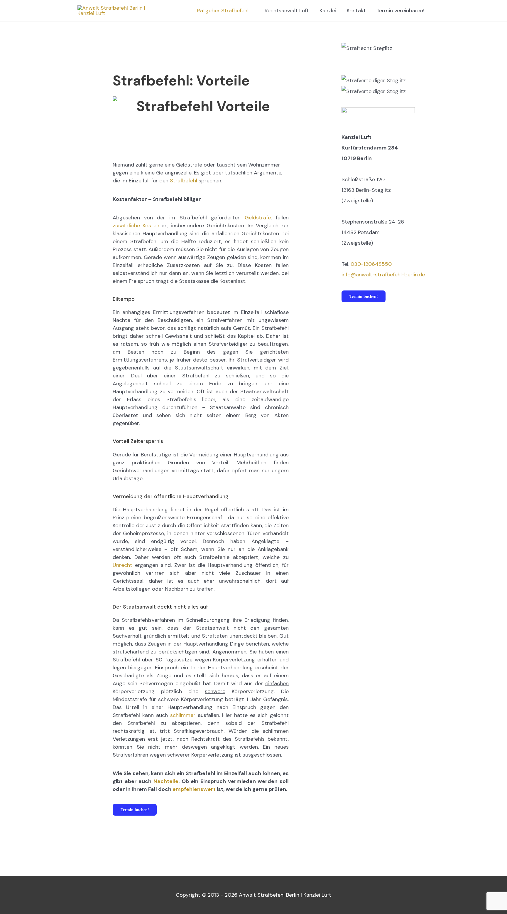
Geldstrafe (258, 217)
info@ (349, 274)
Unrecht (122, 565)
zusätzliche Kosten (136, 225)
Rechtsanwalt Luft (287, 10)
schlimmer (182, 715)
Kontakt (356, 10)
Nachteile (165, 781)
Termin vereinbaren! (400, 10)
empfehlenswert (194, 789)
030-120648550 (371, 264)
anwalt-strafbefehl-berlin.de (390, 274)
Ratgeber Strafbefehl (223, 10)
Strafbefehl (183, 180)
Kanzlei (328, 10)
